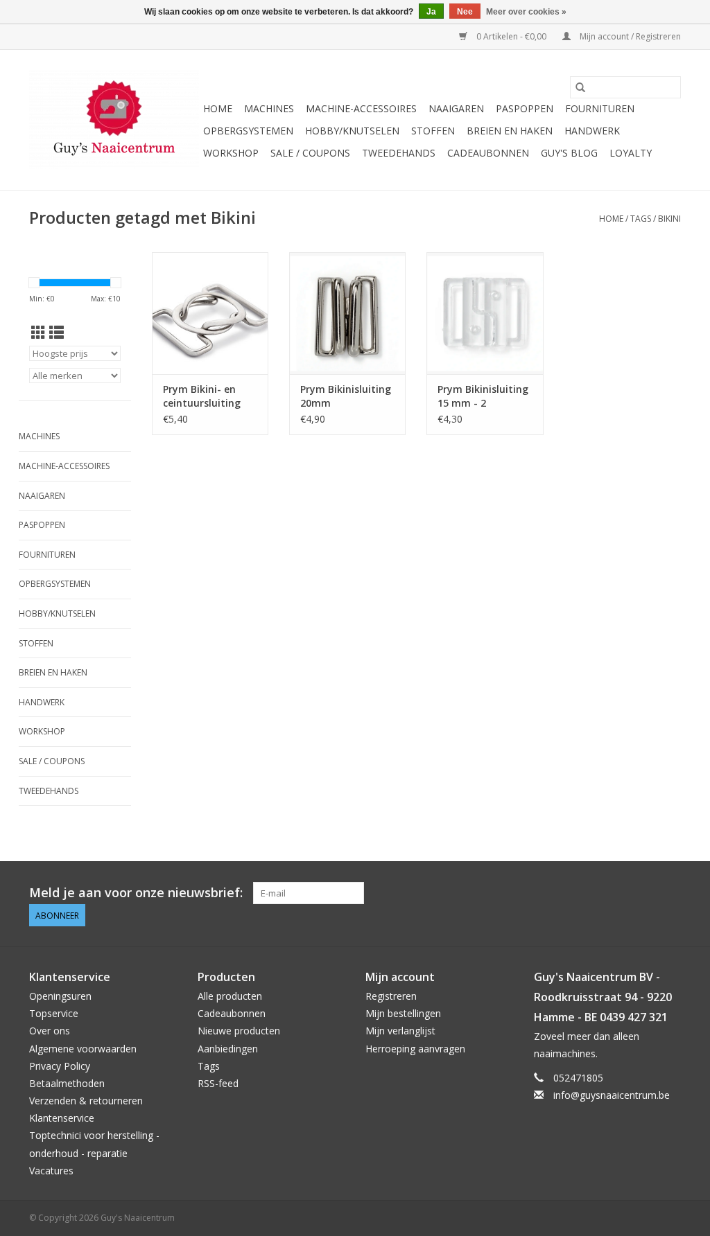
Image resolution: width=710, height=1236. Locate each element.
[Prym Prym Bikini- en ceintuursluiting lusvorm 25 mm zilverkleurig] (210, 313)
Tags (640, 218)
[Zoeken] (580, 87)
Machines (269, 108)
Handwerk (592, 130)
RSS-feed (218, 1083)
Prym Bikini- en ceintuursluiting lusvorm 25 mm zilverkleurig (202, 396)
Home (217, 108)
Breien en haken (510, 130)
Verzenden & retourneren (86, 1100)
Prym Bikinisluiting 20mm (345, 395)
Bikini (669, 218)
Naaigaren (456, 108)
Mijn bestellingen (403, 1013)
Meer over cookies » (526, 12)
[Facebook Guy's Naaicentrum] (620, 893)
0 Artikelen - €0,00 (511, 36)
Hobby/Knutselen (352, 130)
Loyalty (630, 152)
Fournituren (599, 108)
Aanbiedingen (228, 1048)
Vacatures (51, 1170)
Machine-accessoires (361, 108)
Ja (431, 12)
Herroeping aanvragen (415, 1048)
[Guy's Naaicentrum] (114, 120)
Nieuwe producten (239, 1030)
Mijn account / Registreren (629, 36)
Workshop (231, 152)
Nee (465, 12)
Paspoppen (524, 108)
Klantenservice (61, 1117)
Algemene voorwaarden (83, 1048)
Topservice (53, 1013)
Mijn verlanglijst (400, 1030)
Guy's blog (569, 152)
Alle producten (230, 996)
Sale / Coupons (310, 152)
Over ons (49, 1030)
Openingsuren (60, 996)
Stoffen (433, 130)
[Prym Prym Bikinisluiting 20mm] (347, 313)
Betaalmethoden (67, 1083)
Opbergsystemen (248, 130)
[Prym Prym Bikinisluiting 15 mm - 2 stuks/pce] (484, 313)
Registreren (391, 996)
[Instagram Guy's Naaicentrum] (670, 893)
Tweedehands (398, 152)
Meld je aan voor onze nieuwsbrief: (136, 892)
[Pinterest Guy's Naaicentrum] (645, 893)
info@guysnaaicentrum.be (611, 1095)
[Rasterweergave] (38, 332)
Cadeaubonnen (488, 152)
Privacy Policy (59, 1065)
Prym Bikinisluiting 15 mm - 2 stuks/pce (483, 396)
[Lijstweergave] (56, 332)
